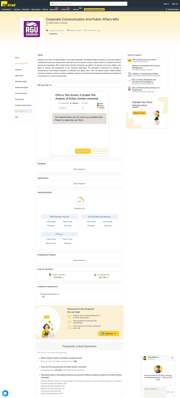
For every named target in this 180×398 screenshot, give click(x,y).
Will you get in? (20, 63)
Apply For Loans (139, 113)
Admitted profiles (21, 81)
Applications (19, 75)
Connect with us (20, 111)
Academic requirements (23, 105)
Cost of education (21, 93)
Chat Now (109, 333)
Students (18, 69)
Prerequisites (19, 99)
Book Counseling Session (94, 9)
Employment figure (21, 87)
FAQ (16, 117)
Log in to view (51, 221)
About (17, 57)
